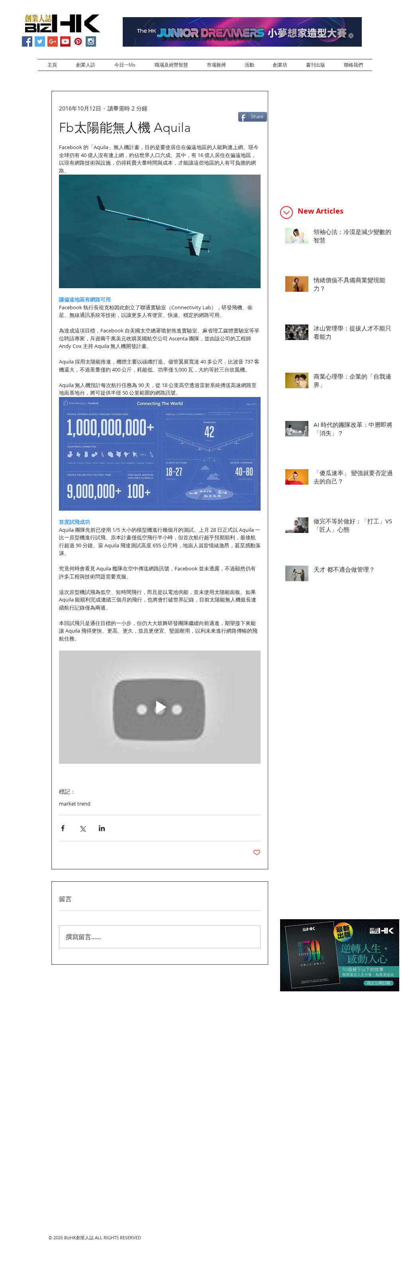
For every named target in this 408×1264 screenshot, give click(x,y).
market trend (74, 803)
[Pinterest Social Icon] (78, 41)
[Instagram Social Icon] (91, 41)
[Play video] (160, 707)
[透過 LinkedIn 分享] (102, 828)
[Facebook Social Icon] (27, 41)
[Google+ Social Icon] (52, 41)
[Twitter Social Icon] (40, 41)
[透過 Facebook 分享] (63, 828)
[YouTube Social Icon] (65, 41)
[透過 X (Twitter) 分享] (82, 828)
